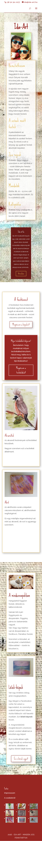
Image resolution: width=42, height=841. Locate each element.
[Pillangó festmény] (34, 820)
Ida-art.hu (21, 232)
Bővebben (21, 274)
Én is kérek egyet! (21, 758)
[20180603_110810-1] (34, 806)
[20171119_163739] (34, 813)
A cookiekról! (9, 798)
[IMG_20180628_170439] (10, 813)
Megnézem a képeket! (21, 324)
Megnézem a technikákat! (21, 370)
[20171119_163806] (22, 813)
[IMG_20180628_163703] (10, 820)
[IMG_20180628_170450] (22, 806)
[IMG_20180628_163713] (22, 820)
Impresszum (9, 793)
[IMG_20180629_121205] (10, 806)
